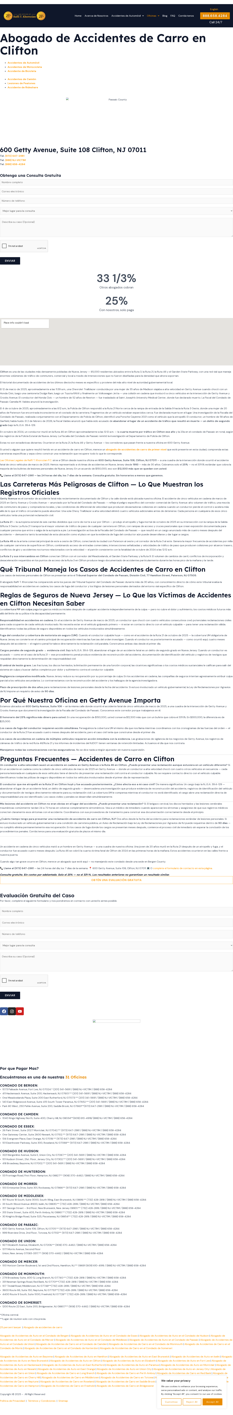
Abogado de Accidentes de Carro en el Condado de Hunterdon (61, 1348)
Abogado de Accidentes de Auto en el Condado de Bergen (34, 1335)
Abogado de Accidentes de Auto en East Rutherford (73, 1365)
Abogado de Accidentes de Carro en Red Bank (184, 1373)
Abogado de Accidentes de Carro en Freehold (68, 1385)
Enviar (10, 261)
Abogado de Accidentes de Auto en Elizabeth (129, 1360)
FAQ (173, 15)
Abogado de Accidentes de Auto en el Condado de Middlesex (91, 1339)
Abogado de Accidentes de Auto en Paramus (132, 1365)
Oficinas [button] (151, 15)
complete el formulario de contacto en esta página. (183, 868)
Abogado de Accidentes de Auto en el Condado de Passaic (163, 1339)
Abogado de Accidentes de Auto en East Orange (66, 1369)
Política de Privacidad (12, 1401)
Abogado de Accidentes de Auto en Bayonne (26, 1356)
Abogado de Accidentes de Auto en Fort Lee (183, 1360)
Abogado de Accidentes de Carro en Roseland (67, 1381)
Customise (171, 1401)
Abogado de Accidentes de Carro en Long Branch (66, 1373)
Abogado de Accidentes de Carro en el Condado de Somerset (136, 1348)
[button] (127, 15)
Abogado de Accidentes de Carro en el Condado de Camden (71, 1344)
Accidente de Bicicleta (22, 71)
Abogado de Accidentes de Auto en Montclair (187, 1365)
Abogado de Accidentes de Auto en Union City (124, 1369)
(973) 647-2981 (14, 156)
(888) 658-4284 (15, 164)
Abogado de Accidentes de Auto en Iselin (195, 1356)
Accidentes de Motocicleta (25, 67)
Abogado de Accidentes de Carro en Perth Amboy (125, 1373)
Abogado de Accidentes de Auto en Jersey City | (182, 1369)
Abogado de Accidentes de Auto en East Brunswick (139, 1356)
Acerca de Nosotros (96, 15)
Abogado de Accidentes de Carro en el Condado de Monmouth (146, 1344)
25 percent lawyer (10, 1327)
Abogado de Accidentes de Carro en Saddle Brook (126, 1381)
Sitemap (63, 1401)
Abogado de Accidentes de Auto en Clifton (75, 1360)
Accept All (212, 1401)
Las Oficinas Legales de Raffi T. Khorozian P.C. (26, 460)
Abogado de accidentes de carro (42, 1327)
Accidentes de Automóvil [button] (126, 15)
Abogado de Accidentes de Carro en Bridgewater (125, 1385)
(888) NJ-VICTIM (15, 160)
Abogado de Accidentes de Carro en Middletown (70, 1377)
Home (78, 15)
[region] (192, 1392)
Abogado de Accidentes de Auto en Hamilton (81, 1356)
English (214, 9)
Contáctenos (186, 15)
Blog (164, 15)
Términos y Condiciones (41, 1401)
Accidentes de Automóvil (23, 62)
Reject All (191, 1401)
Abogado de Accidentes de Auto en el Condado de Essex (104, 1335)
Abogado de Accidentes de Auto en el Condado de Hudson (174, 1335)
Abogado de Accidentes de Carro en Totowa (127, 1377)
